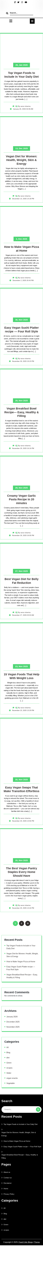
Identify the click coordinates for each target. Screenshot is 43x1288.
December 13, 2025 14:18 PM (23, 199)
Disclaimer (8, 1183)
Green (8, 1063)
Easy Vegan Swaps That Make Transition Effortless (21, 789)
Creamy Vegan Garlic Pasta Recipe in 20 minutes (21, 499)
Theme (37, 1242)
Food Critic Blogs (26, 1242)
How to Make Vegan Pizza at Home (21, 248)
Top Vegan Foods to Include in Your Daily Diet (21, 74)
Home (6, 1189)
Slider (8, 1073)
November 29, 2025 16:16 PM (23, 448)
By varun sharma (24, 106)
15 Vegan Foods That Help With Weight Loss (21, 676)
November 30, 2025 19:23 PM (23, 361)
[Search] (7, 13)
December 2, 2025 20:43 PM (23, 280)
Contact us (8, 1178)
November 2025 (12, 1027)
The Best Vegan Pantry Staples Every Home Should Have (21, 872)
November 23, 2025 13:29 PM (23, 710)
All (7, 1047)
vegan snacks (12, 1078)
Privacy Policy (9, 1194)
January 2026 (12, 1017)
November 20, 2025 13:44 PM (23, 908)
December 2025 (12, 1022)
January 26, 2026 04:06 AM (23, 109)
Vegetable (10, 1083)
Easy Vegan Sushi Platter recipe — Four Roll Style (21, 329)
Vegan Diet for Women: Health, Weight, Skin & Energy (21, 160)
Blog (8, 1052)
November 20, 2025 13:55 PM (23, 821)
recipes (9, 1068)
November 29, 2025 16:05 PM (23, 535)
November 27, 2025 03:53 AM (23, 615)
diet (7, 1058)
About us (7, 1172)
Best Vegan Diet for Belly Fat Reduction (22, 580)
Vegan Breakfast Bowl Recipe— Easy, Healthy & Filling (21, 412)
